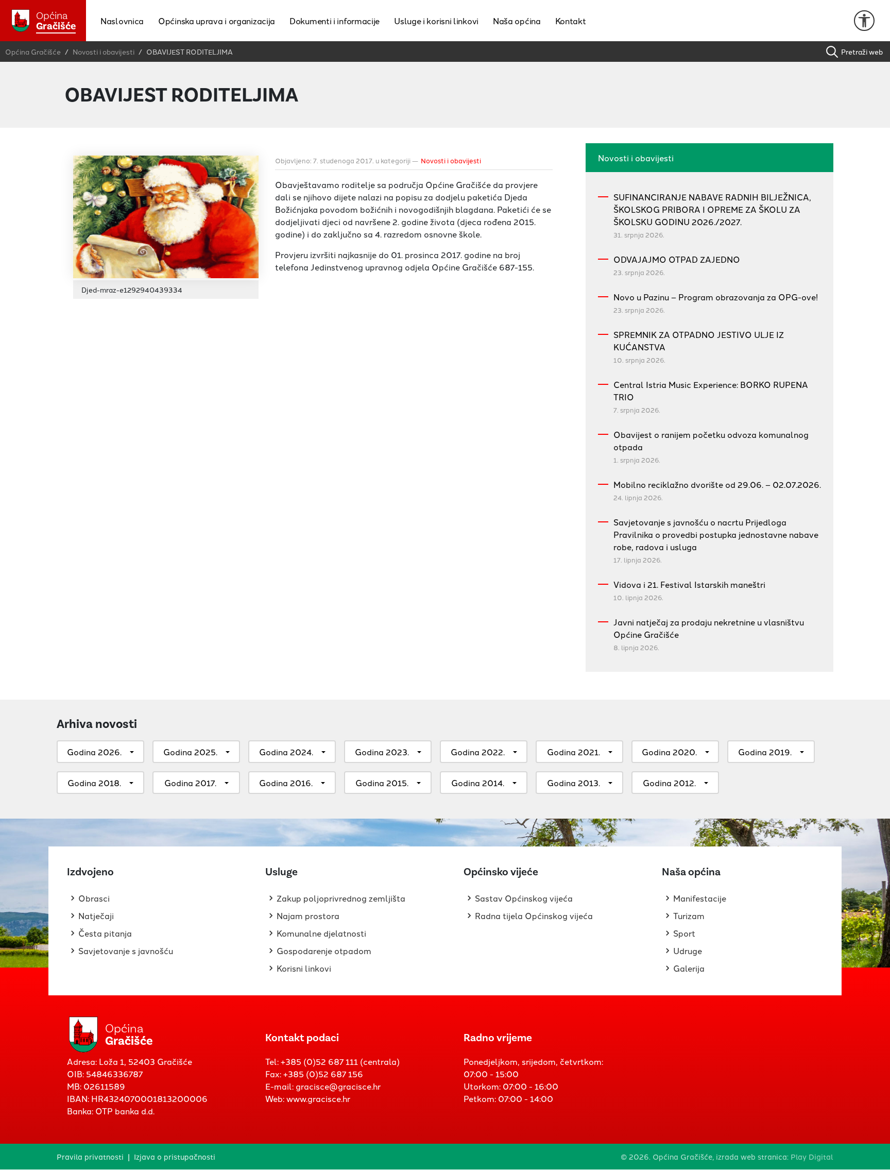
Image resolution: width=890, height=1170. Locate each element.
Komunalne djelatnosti (321, 933)
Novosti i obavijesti (451, 160)
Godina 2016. (286, 782)
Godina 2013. (573, 782)
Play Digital (812, 1156)
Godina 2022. (478, 751)
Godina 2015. (381, 782)
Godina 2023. (382, 751)
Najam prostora (308, 915)
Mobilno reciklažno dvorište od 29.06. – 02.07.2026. (717, 484)
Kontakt (570, 20)
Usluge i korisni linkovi (436, 20)
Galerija (689, 968)
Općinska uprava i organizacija (216, 20)
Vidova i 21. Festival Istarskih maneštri (689, 584)
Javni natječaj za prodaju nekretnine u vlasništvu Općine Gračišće (708, 628)
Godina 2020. (669, 751)
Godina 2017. (190, 782)
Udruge (687, 950)
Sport (684, 933)
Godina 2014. (477, 782)
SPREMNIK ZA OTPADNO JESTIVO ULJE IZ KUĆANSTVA (698, 340)
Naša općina (517, 20)
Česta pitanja (105, 933)
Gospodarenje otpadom (324, 950)
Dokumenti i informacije (334, 20)
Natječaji (96, 915)
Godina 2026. (94, 751)
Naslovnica (122, 20)
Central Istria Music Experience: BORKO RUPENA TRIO (710, 390)
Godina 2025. (190, 751)
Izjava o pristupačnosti (174, 1156)
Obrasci (94, 898)
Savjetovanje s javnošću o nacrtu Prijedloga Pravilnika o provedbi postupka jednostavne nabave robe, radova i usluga (715, 534)
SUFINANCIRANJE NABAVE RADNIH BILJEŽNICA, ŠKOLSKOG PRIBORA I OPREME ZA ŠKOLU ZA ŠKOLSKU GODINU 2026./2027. (712, 209)
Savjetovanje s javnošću (125, 950)
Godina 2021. (573, 751)
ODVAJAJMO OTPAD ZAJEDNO (676, 259)
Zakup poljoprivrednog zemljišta (341, 898)
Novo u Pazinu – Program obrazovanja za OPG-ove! (715, 296)
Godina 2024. (286, 751)
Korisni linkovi (304, 968)
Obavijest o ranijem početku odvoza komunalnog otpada (711, 440)
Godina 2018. (94, 782)
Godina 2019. (765, 751)
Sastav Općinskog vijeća (524, 898)
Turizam (689, 915)
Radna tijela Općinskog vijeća (534, 915)
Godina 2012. (669, 782)
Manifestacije (699, 898)
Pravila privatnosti (90, 1156)
